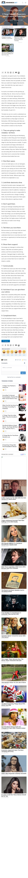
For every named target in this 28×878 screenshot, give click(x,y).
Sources (6, 341)
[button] (25, 2)
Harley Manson (9, 20)
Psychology (18, 10)
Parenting (9, 10)
